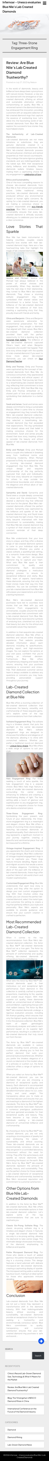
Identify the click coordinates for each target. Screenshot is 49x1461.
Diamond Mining (15, 1437)
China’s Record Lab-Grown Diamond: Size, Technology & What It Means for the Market (24, 1376)
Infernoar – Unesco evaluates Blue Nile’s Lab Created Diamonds (22, 6)
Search (9, 1349)
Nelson (33, 82)
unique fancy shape (19, 745)
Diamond (12, 1429)
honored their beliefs (16, 339)
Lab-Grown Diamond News (20, 1445)
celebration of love (32, 174)
